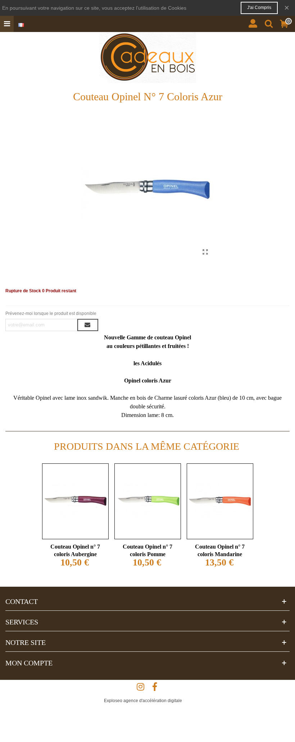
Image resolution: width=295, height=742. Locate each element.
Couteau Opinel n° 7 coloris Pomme (147, 550)
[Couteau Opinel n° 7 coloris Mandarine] (220, 501)
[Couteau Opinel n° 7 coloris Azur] (205, 252)
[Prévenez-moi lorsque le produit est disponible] (87, 325)
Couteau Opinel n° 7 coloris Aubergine (75, 550)
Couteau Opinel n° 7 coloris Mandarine (220, 550)
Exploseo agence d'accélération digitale (143, 700)
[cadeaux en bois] (148, 57)
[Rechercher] (269, 21)
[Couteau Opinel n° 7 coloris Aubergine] (75, 501)
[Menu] (7, 24)
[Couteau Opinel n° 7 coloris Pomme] (148, 501)
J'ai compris (259, 7)
